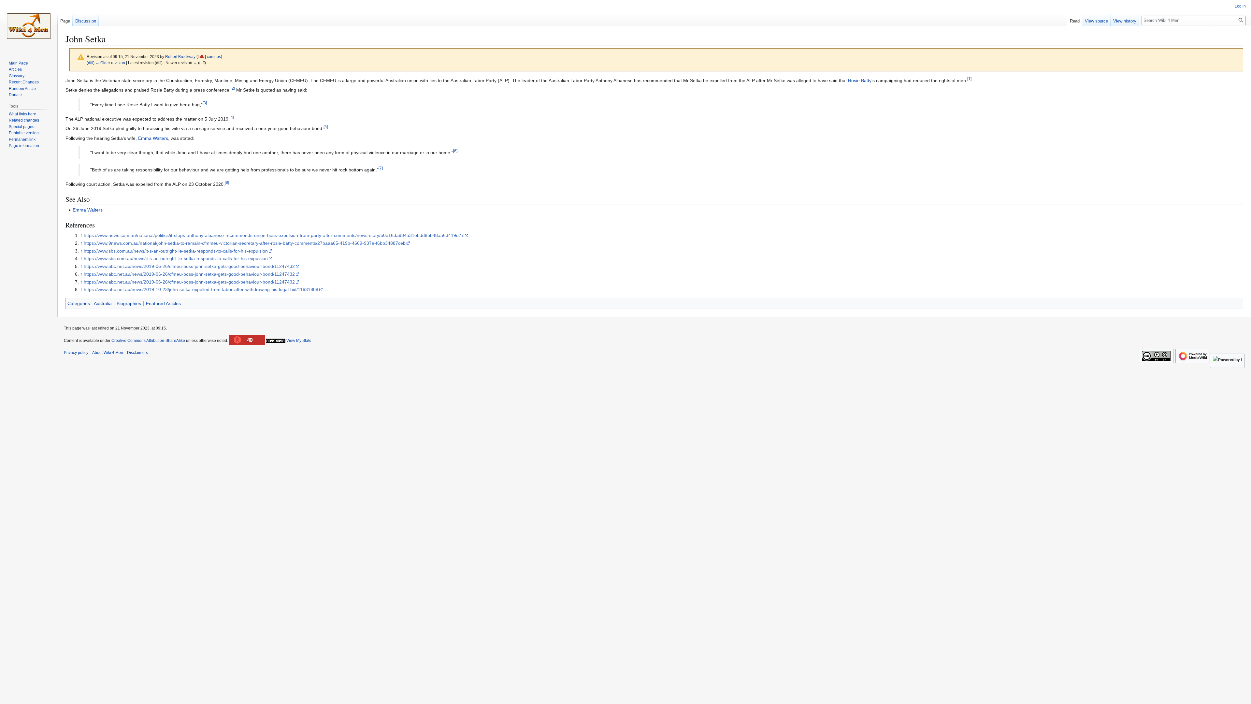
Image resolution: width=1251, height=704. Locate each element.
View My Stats (298, 340)
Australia (103, 303)
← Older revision (110, 63)
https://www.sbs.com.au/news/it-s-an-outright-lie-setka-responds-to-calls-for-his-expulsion (176, 251)
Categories (78, 303)
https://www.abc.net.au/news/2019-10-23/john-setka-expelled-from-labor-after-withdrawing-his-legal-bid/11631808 (201, 289)
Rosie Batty (859, 80)
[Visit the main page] (29, 26)
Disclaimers (137, 352)
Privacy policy (76, 352)
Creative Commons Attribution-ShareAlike (148, 340)
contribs (214, 56)
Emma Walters (153, 138)
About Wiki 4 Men (107, 352)
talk (201, 56)
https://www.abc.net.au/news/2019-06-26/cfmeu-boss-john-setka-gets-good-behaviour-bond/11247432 (189, 266)
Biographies (129, 303)
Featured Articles (163, 303)
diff (90, 63)
